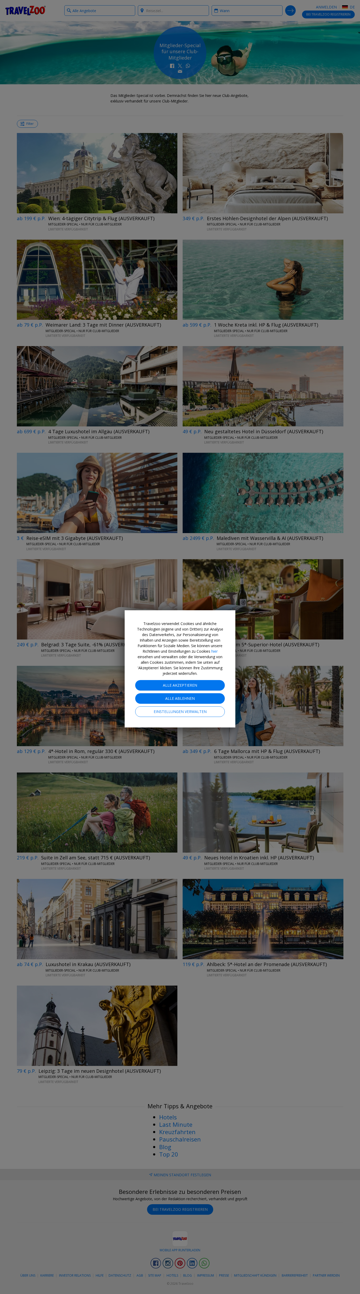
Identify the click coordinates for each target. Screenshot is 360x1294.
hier (214, 651)
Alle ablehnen (180, 698)
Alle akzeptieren (180, 685)
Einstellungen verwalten (180, 711)
